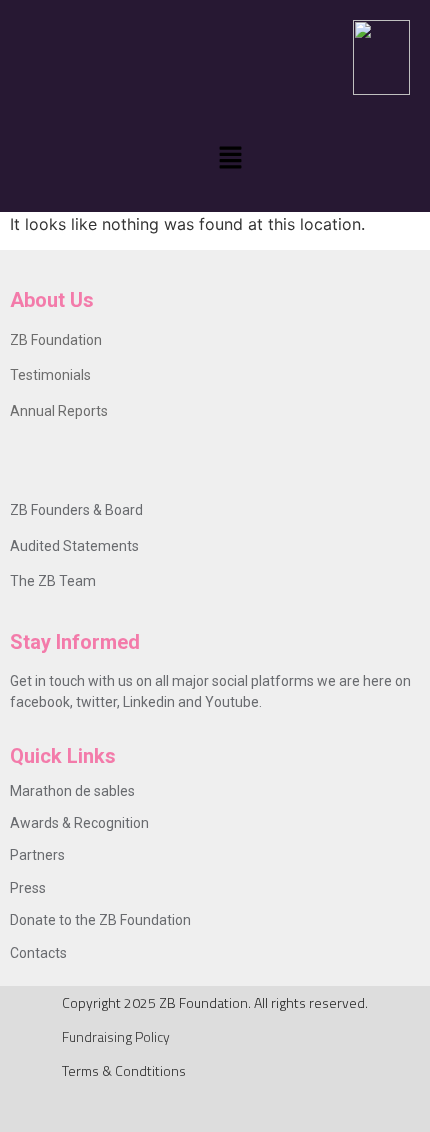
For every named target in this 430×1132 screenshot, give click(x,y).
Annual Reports (59, 411)
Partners (37, 855)
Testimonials (50, 375)
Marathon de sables (72, 791)
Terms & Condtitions (124, 1070)
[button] (230, 158)
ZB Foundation (56, 340)
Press (28, 888)
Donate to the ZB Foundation (100, 920)
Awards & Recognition (79, 823)
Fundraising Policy (116, 1036)
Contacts (38, 953)
